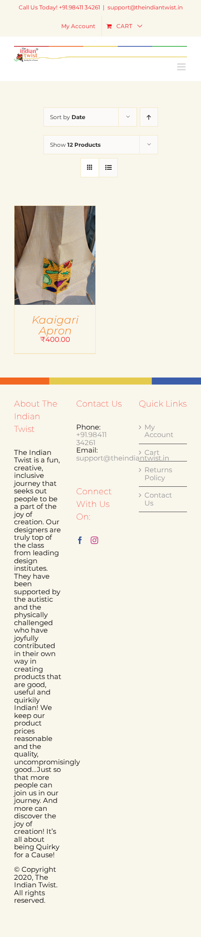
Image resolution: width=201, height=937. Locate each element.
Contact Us (158, 499)
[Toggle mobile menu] (182, 67)
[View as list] (108, 168)
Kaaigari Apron (55, 325)
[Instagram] (94, 540)
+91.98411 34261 (91, 438)
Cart (151, 453)
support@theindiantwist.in (145, 7)
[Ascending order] (149, 117)
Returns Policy (158, 474)
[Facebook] (80, 540)
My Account (158, 431)
